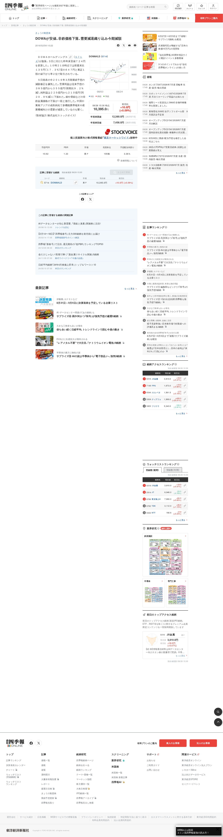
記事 (43, 18)
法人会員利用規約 (122, 820)
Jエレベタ (156, 392)
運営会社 (11, 816)
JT (153, 492)
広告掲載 (41, 816)
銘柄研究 (71, 18)
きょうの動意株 (29, 25)
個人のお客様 (173, 742)
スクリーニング (100, 18)
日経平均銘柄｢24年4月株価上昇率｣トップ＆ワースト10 (67, 264)
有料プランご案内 (209, 18)
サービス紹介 (26, 816)
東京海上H (156, 499)
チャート (189, 8)
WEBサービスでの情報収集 (63, 816)
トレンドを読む (62, 227)
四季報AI (181, 18)
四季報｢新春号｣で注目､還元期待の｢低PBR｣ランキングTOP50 (70, 244)
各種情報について (128, 160)
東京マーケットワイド (116, 137)
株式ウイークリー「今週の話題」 (69, 258)
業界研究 (126, 18)
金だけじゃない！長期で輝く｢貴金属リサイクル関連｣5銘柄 (68, 254)
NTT (153, 512)
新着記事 (15, 25)
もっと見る (129, 289)
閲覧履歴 (178, 8)
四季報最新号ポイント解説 (67, 237)
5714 (104, 56)
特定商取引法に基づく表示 (134, 816)
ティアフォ (156, 399)
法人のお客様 (203, 742)
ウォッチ (201, 8)
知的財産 (111, 816)
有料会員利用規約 (100, 820)
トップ (15, 18)
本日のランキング (63, 248)
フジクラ (155, 406)
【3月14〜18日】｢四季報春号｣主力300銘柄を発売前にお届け (69, 233)
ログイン (213, 8)
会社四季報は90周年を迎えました (46, 8)
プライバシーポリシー (92, 816)
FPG (154, 385)
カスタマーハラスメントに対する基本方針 (171, 816)
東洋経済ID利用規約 (206, 816)
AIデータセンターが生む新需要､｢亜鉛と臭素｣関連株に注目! (69, 223)
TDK (154, 506)
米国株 (154, 18)
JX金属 (155, 378)
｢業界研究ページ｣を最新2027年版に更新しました (57, 5)
